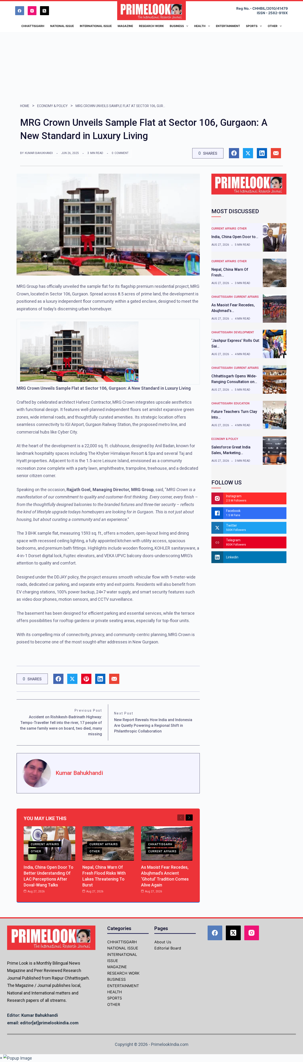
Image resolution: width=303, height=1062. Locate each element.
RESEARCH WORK (123, 973)
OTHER (36, 851)
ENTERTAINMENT (123, 985)
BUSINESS (116, 979)
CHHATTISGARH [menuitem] (32, 26)
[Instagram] (32, 10)
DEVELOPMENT (244, 332)
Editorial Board (167, 948)
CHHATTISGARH (160, 844)
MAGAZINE (117, 966)
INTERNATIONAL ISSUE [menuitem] (96, 26)
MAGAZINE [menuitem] (125, 26)
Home (24, 106)
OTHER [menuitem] (272, 26)
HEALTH (114, 992)
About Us (162, 942)
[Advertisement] (151, 67)
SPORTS (114, 998)
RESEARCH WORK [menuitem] (151, 26)
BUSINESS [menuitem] (177, 26)
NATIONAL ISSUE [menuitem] (62, 26)
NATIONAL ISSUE (122, 948)
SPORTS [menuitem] (252, 26)
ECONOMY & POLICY (52, 106)
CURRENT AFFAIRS (45, 844)
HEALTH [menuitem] (199, 26)
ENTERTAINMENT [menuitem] (228, 26)
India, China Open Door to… (234, 237)
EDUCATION (242, 403)
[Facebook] (19, 10)
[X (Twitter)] (44, 10)
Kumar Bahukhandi (39, 153)
